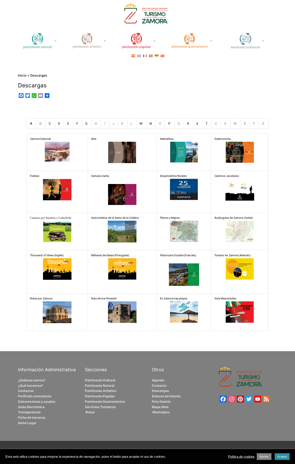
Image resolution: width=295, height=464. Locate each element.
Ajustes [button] (264, 456)
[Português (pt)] (151, 56)
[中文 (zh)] (162, 56)
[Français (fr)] (145, 56)
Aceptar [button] (282, 456)
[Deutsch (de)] (157, 56)
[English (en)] (139, 56)
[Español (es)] (133, 56)
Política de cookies (241, 456)
